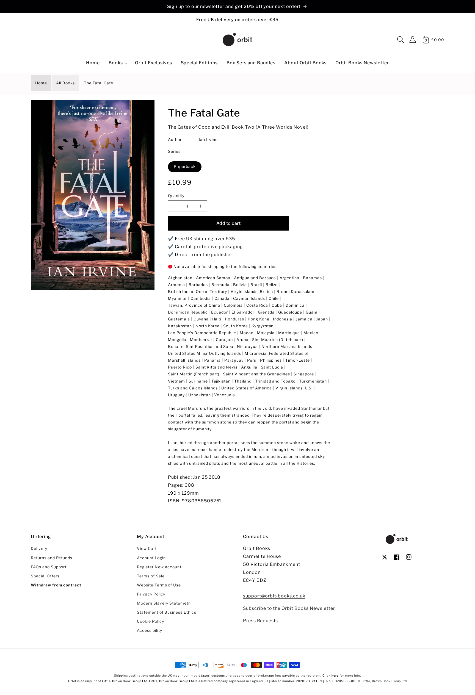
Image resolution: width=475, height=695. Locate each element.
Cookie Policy (150, 621)
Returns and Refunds (51, 558)
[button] (400, 39)
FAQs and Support (49, 567)
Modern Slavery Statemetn (164, 603)
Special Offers (45, 576)
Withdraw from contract (56, 585)
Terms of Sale (150, 576)
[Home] (237, 39)
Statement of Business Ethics (166, 612)
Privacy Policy (151, 594)
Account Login (151, 558)
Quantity (176, 195)
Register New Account (159, 567)
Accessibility (149, 630)
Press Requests (260, 620)
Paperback (185, 166)
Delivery (39, 548)
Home (41, 83)
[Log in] (412, 39)
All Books (65, 83)
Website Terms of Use (159, 585)
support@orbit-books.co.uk (274, 596)
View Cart (147, 548)
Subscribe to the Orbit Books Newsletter (289, 608)
